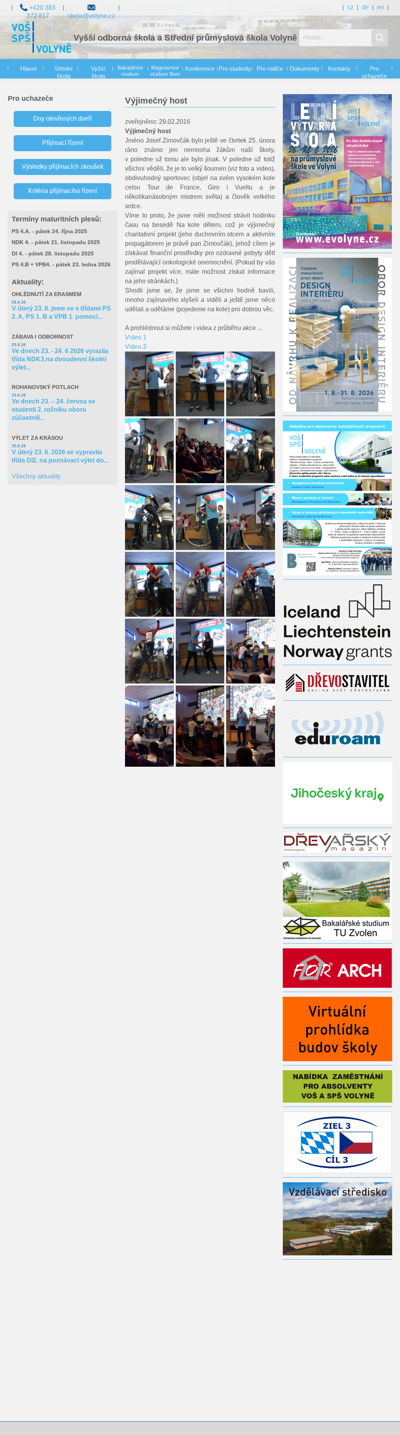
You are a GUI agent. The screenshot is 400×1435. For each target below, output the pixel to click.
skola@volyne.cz (91, 7)
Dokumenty (305, 68)
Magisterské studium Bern (165, 71)
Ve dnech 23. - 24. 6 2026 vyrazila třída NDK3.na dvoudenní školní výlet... (60, 359)
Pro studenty (235, 68)
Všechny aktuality (36, 476)
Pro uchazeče (374, 72)
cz (350, 7)
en (380, 7)
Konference (199, 68)
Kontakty (339, 68)
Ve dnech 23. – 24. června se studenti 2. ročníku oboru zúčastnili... (53, 409)
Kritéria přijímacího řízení (62, 190)
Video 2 (135, 346)
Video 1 (135, 337)
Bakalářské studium (130, 71)
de (365, 7)
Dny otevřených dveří (62, 118)
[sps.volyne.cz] (41, 38)
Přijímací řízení (62, 142)
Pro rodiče (270, 68)
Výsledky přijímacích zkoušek (63, 166)
